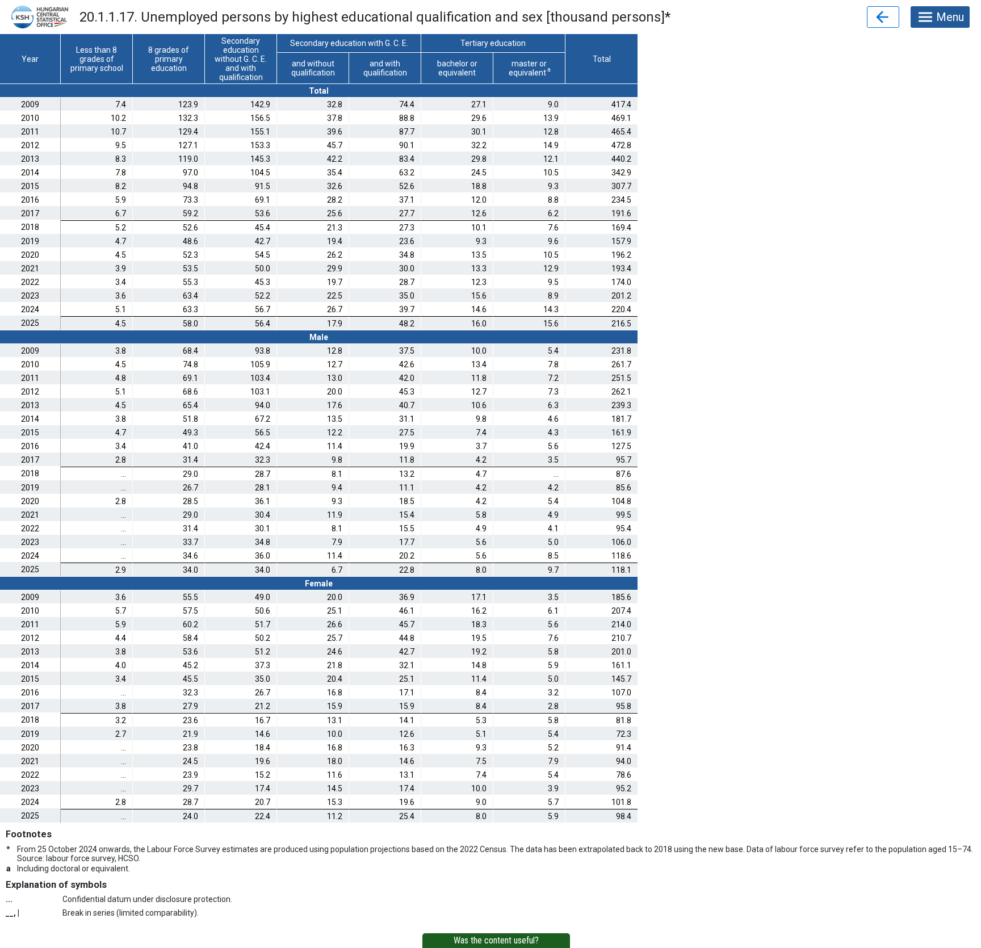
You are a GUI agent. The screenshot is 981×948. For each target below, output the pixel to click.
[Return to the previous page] (883, 17)
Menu (950, 17)
